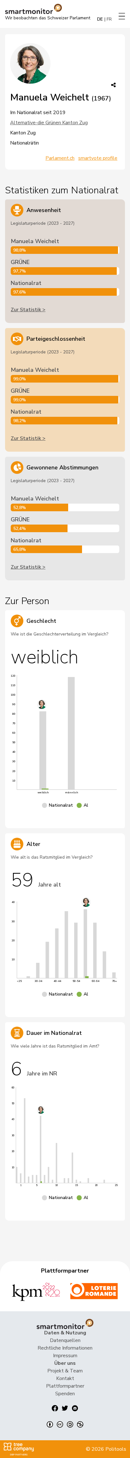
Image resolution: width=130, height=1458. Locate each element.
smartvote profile (97, 158)
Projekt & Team (65, 1370)
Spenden (65, 1393)
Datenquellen (65, 1340)
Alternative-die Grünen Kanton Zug (49, 122)
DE (100, 19)
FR (109, 19)
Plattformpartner (65, 1386)
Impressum (65, 1355)
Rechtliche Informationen (65, 1348)
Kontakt (65, 1378)
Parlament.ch (59, 158)
